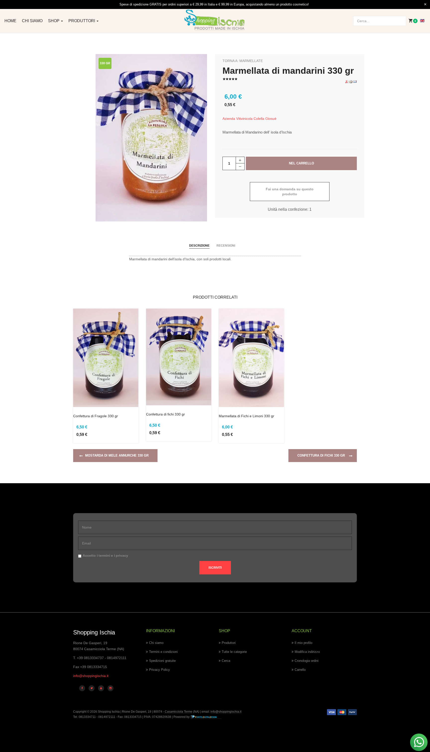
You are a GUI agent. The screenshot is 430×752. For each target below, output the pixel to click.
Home (10, 21)
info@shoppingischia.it (90, 676)
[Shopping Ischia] (215, 20)
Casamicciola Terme (178, 711)
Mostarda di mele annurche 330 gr (117, 455)
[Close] (425, 4)
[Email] (355, 81)
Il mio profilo (303, 643)
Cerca (226, 661)
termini (104, 555)
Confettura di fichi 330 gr (165, 414)
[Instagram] (110, 688)
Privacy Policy (159, 670)
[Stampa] (351, 81)
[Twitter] (92, 688)
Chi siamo (32, 21)
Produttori (82, 21)
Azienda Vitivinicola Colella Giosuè (249, 119)
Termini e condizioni (163, 652)
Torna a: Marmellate (242, 61)
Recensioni (225, 245)
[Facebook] (82, 688)
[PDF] (347, 81)
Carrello (300, 670)
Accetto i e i (105, 555)
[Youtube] (101, 688)
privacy (122, 555)
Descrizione (199, 245)
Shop (54, 21)
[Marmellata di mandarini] (151, 137)
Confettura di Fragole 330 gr (95, 416)
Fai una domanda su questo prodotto (290, 191)
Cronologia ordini (307, 661)
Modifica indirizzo (307, 652)
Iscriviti (215, 567)
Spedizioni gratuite (162, 661)
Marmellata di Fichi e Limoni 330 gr (246, 416)
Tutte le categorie (234, 652)
